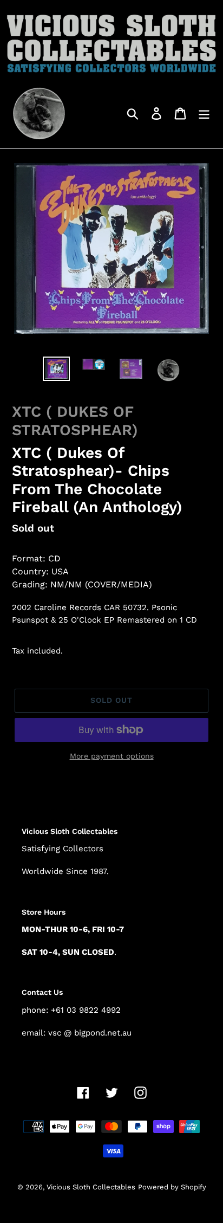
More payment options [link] (112, 756)
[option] (56, 369)
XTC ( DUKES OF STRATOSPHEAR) (75, 421)
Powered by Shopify (172, 1187)
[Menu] (204, 113)
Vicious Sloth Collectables (91, 1187)
